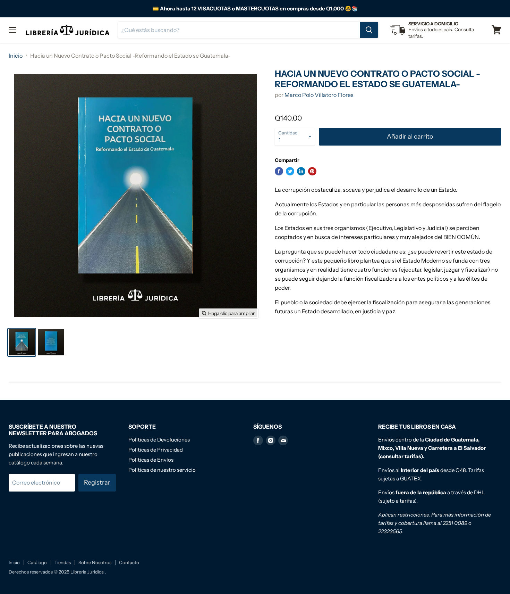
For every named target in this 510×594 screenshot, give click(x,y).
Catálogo (37, 562)
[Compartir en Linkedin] (301, 171)
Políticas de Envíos (150, 459)
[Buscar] (369, 30)
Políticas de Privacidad (155, 449)
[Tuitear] (290, 171)
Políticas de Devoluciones (159, 439)
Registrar (97, 482)
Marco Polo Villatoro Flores (319, 94)
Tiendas (62, 562)
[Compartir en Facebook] (279, 171)
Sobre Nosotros (94, 562)
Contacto (129, 562)
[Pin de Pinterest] (312, 171)
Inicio (16, 55)
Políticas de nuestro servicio (162, 470)
